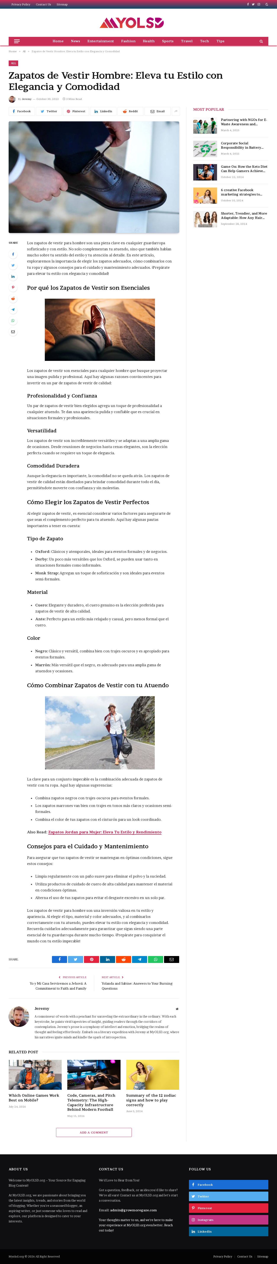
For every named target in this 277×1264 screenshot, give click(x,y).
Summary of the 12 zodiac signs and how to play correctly (151, 1100)
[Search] (261, 41)
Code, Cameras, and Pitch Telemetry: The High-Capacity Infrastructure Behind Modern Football (91, 1102)
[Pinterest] (13, 287)
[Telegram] (13, 309)
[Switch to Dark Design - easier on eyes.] (266, 4)
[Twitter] (13, 265)
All (13, 63)
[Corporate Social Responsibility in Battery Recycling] (205, 149)
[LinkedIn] (13, 276)
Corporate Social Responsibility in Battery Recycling (241, 145)
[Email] (13, 331)
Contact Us (43, 4)
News (75, 41)
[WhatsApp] (13, 320)
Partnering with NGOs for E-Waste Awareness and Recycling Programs (244, 122)
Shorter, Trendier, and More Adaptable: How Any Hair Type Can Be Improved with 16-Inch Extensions (244, 216)
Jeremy (27, 99)
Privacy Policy (20, 4)
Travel (187, 41)
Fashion (128, 41)
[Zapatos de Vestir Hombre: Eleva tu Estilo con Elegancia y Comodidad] (94, 177)
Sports (168, 41)
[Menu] (17, 41)
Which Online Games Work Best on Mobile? (34, 1097)
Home (58, 41)
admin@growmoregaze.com (133, 1210)
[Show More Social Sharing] (176, 111)
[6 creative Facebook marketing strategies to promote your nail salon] (205, 195)
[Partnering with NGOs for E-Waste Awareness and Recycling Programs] (205, 125)
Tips (220, 41)
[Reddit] (13, 298)
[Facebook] (13, 254)
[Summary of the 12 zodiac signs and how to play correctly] (152, 1075)
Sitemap (62, 4)
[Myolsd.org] (132, 23)
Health (149, 41)
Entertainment (100, 41)
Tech (204, 41)
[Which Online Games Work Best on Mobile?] (35, 1075)
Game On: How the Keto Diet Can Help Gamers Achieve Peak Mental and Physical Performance (244, 169)
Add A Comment (94, 1132)
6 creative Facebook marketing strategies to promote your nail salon (241, 192)
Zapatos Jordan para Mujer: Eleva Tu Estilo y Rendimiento (104, 832)
